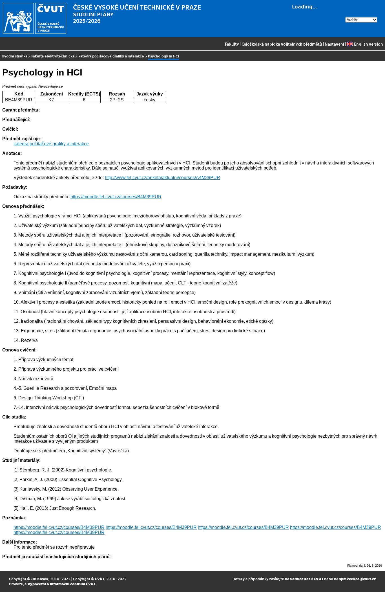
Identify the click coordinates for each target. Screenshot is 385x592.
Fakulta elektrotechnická (52, 56)
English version (368, 43)
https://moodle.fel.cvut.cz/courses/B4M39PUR (115, 196)
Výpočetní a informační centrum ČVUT (62, 584)
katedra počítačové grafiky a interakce (111, 56)
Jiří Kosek (39, 579)
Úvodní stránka (14, 56)
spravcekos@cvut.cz (357, 579)
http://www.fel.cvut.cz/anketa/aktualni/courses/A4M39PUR (162, 177)
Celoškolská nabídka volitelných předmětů (282, 43)
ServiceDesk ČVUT (306, 579)
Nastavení (334, 43)
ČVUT (100, 579)
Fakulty (232, 43)
